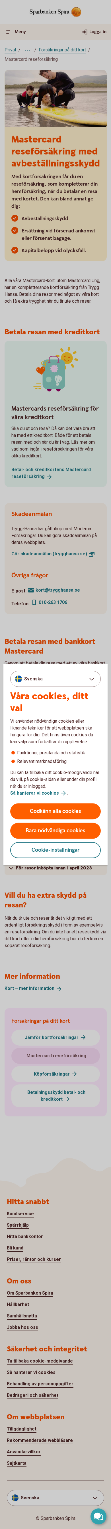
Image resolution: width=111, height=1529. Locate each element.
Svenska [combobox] (33, 678)
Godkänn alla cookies (55, 811)
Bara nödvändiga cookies (55, 830)
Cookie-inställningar (56, 850)
